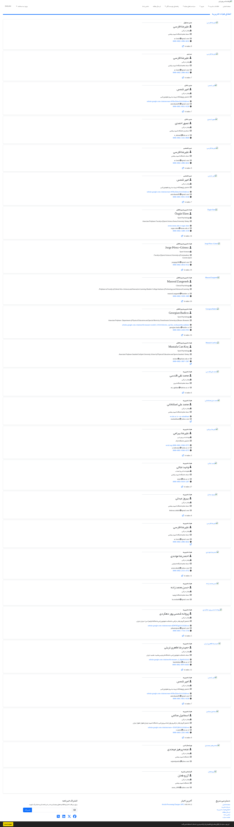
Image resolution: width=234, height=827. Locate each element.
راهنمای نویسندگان (172, 6)
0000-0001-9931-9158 (181, 106)
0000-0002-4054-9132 (181, 264)
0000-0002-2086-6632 (181, 41)
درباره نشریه (226, 807)
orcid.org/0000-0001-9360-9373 (177, 445)
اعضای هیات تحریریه (223, 809)
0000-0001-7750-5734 (181, 630)
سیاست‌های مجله (189, 6)
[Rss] (58, 817)
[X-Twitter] (69, 817)
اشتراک (27, 810)
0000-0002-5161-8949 (181, 137)
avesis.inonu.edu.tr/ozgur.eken (178, 225)
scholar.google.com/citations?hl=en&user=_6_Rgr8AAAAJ (169, 659)
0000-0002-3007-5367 (181, 361)
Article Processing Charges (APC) (173, 804)
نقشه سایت (226, 817)
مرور (202, 6)
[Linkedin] (63, 817)
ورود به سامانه (22, 6)
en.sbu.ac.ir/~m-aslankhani (179, 416)
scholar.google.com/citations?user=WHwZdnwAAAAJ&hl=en (168, 101)
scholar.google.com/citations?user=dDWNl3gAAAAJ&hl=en (168, 625)
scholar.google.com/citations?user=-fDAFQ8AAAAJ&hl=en (168, 727)
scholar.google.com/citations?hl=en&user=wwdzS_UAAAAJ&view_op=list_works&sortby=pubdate (155, 325)
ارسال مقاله (157, 6)
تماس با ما (145, 6)
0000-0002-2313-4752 (181, 570)
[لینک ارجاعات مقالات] (183, 46)
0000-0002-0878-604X (180, 664)
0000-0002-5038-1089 (181, 296)
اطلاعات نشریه (214, 6)
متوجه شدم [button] (8, 824)
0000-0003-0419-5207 (181, 481)
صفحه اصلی (226, 6)
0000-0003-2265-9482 (181, 732)
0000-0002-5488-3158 (181, 231)
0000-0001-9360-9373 (181, 450)
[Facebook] (74, 817)
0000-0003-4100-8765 (181, 330)
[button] (180, 824)
